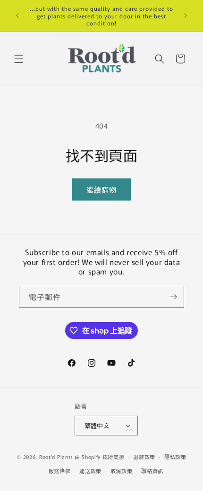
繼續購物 (101, 189)
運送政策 (90, 471)
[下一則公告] (185, 15)
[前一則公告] (17, 15)
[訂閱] (173, 297)
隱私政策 (175, 456)
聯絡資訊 (152, 471)
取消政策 (121, 471)
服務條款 (60, 471)
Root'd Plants (56, 456)
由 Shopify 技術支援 (100, 456)
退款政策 (144, 456)
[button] (18, 58)
